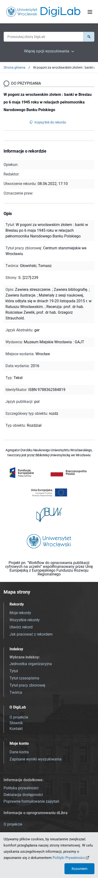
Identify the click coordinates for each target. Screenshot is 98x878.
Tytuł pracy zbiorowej (27, 685)
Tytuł (14, 671)
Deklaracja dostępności (23, 794)
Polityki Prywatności (69, 858)
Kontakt (16, 728)
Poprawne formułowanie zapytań (31, 801)
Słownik (16, 723)
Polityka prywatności (21, 788)
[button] (88, 37)
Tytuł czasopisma (24, 678)
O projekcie (19, 717)
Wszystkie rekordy (25, 620)
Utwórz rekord (21, 627)
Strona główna (14, 67)
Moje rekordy (20, 613)
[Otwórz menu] (89, 12)
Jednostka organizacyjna (31, 664)
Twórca (16, 692)
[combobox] (43, 37)
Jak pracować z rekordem (31, 634)
